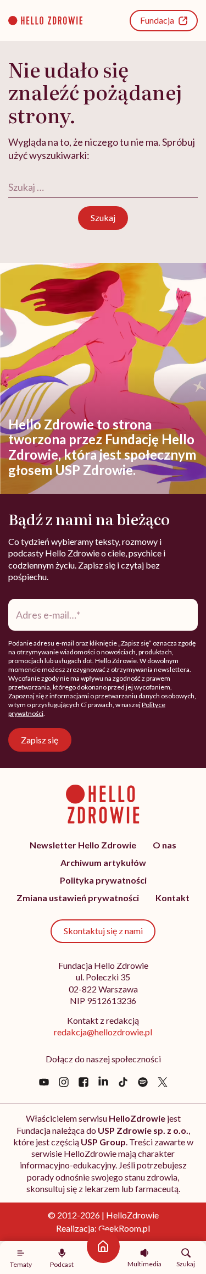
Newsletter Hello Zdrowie (83, 845)
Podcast (62, 1264)
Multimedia (144, 1263)
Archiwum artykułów (103, 862)
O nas (164, 845)
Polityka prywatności (103, 880)
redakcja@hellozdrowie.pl (103, 1032)
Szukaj (185, 1263)
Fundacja (157, 20)
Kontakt (172, 897)
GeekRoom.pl (124, 1228)
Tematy (21, 1264)
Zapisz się (39, 740)
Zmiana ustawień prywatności (77, 897)
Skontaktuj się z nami (103, 930)
